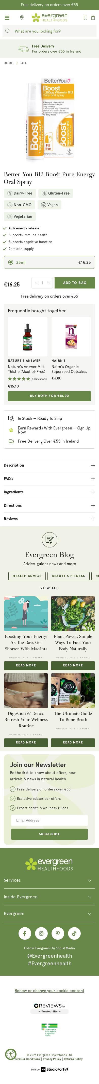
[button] (27, 379)
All (24, 63)
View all (49, 588)
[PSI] (49, 1035)
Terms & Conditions (27, 1059)
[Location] (20, 17)
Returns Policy (73, 1059)
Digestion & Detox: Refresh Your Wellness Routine (26, 720)
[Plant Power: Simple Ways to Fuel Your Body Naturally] (73, 613)
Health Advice (27, 576)
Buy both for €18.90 (49, 396)
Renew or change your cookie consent (49, 990)
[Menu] (7, 17)
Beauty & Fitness (68, 576)
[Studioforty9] (49, 1070)
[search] (8, 31)
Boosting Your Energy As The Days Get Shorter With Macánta (26, 643)
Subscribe (49, 834)
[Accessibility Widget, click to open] (10, 1054)
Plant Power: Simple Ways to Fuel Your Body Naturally (73, 643)
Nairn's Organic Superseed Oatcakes (69, 369)
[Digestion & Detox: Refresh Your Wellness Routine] (26, 690)
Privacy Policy (52, 1059)
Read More (26, 665)
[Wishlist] (85, 17)
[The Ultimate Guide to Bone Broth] (73, 690)
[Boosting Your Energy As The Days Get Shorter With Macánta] (26, 613)
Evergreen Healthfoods (52, 1055)
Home (8, 63)
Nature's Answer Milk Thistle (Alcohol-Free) (26, 369)
